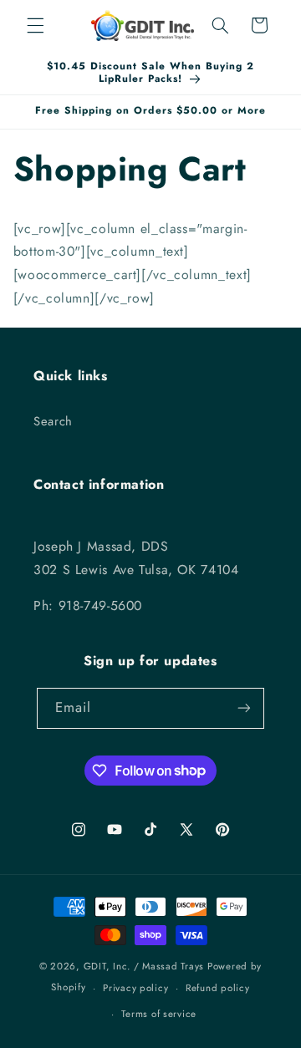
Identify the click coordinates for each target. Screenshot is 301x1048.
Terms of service (158, 1013)
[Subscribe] (244, 708)
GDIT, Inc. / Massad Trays (144, 966)
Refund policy (218, 988)
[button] (35, 25)
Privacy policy (135, 988)
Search (53, 421)
